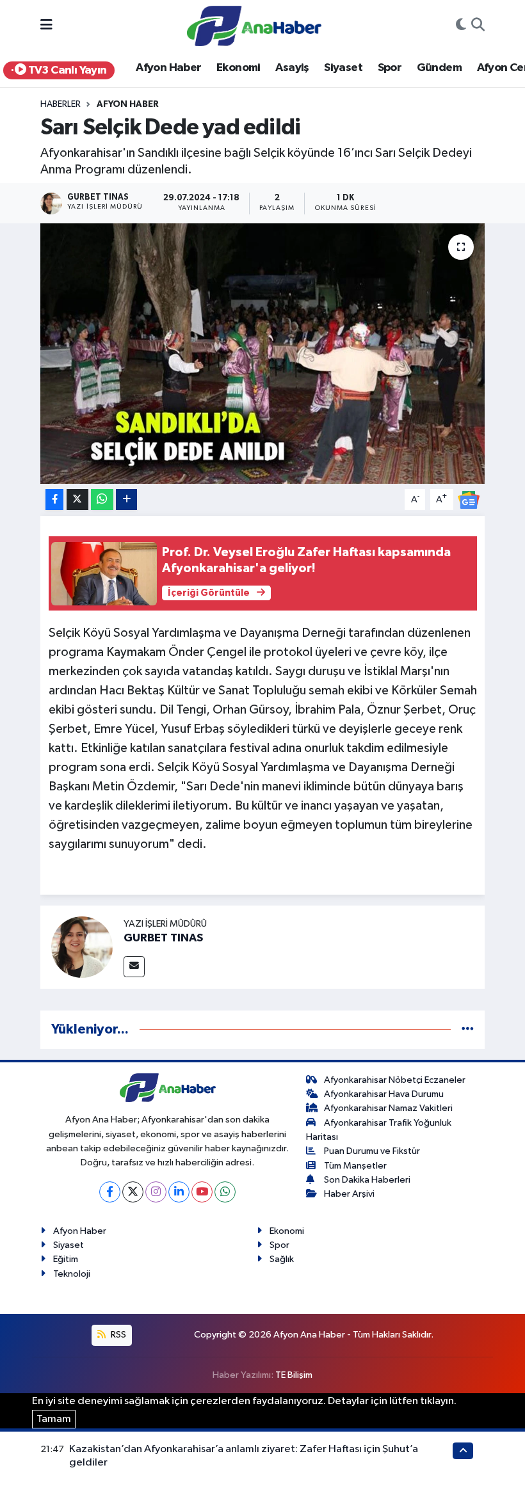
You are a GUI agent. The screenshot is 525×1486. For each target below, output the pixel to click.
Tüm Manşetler (355, 1165)
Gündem (439, 68)
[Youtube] (202, 1191)
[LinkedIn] (179, 1191)
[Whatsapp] (225, 1191)
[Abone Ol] (469, 499)
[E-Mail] (134, 966)
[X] (132, 1191)
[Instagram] (155, 1191)
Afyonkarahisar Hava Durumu (384, 1094)
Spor (390, 68)
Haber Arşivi (349, 1194)
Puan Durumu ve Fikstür (372, 1151)
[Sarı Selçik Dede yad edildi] (262, 353)
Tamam (53, 1419)
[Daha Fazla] (126, 499)
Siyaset (343, 68)
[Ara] (478, 26)
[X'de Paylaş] (77, 499)
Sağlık (282, 1259)
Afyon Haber (168, 68)
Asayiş (292, 68)
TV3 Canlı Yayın (66, 70)
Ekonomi (238, 68)
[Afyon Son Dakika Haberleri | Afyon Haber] (254, 25)
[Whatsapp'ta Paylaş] (102, 499)
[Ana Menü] (46, 25)
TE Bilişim (293, 1375)
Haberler (60, 104)
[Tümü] (468, 1029)
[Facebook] (109, 1191)
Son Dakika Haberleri (367, 1180)
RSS (117, 1334)
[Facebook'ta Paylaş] (54, 499)
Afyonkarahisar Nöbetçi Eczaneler (394, 1080)
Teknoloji (71, 1274)
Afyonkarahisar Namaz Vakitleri (388, 1108)
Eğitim (65, 1259)
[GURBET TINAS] (82, 946)
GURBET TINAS (163, 938)
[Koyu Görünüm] (461, 26)
